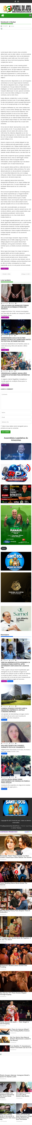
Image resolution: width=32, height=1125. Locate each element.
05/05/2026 (5, 777)
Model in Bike (6, 274)
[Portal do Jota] (16, 12)
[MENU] (30, 15)
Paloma (12, 303)
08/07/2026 (5, 303)
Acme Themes (17, 828)
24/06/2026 (5, 335)
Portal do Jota (16, 820)
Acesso (12, 26)
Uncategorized (4, 268)
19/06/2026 (5, 371)
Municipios (10, 681)
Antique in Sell (25, 274)
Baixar (3, 548)
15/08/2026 (5, 706)
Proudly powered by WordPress (9, 826)
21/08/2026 (5, 660)
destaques (4, 681)
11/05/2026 (5, 743)
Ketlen (11, 335)
